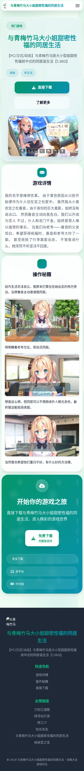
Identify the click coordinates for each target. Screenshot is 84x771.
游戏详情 (42, 675)
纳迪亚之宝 (42, 742)
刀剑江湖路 (42, 709)
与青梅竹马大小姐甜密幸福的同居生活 (42, 736)
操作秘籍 (42, 681)
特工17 (42, 723)
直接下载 (42, 688)
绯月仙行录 (42, 716)
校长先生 (42, 729)
